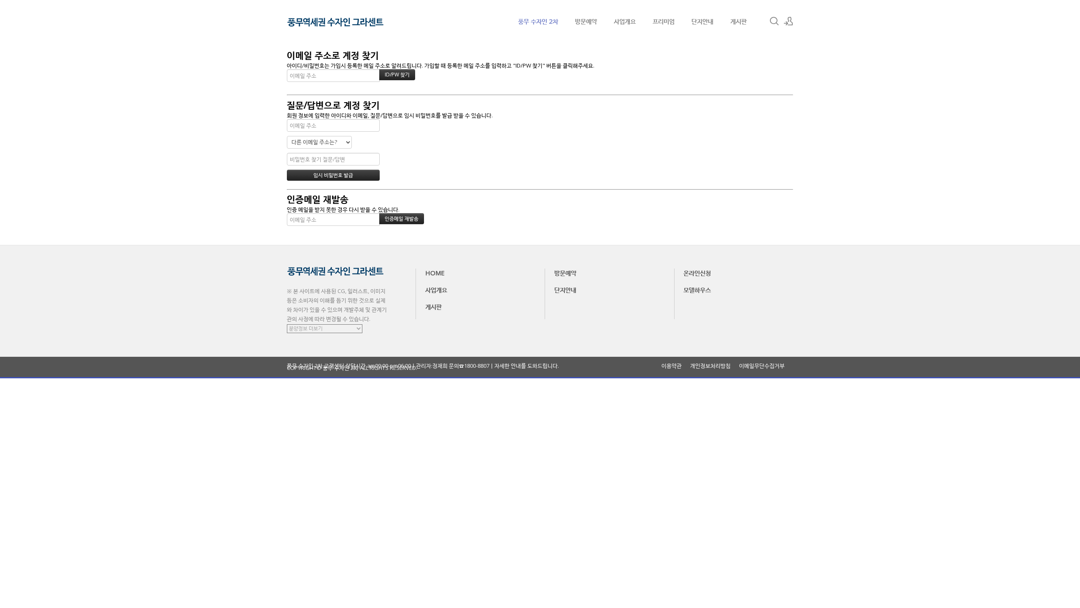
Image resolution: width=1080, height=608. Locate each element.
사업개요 (625, 21)
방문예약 (586, 21)
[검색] (774, 21)
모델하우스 (697, 289)
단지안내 (702, 21)
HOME (435, 273)
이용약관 (672, 366)
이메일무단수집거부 (762, 366)
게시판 (738, 21)
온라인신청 (697, 273)
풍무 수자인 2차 (538, 21)
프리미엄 (664, 21)
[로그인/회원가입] (788, 21)
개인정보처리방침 (710, 366)
